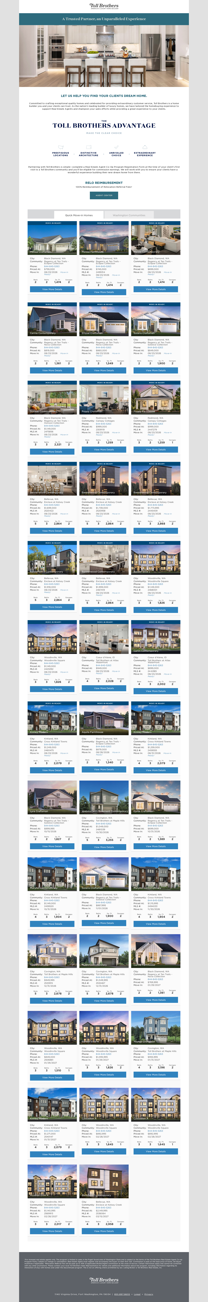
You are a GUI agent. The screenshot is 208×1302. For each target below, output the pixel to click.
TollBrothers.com (104, 7)
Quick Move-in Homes (79, 215)
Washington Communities (129, 215)
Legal (137, 1294)
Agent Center (104, 195)
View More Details (52, 289)
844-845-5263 (51, 266)
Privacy (148, 1294)
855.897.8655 (122, 1294)
